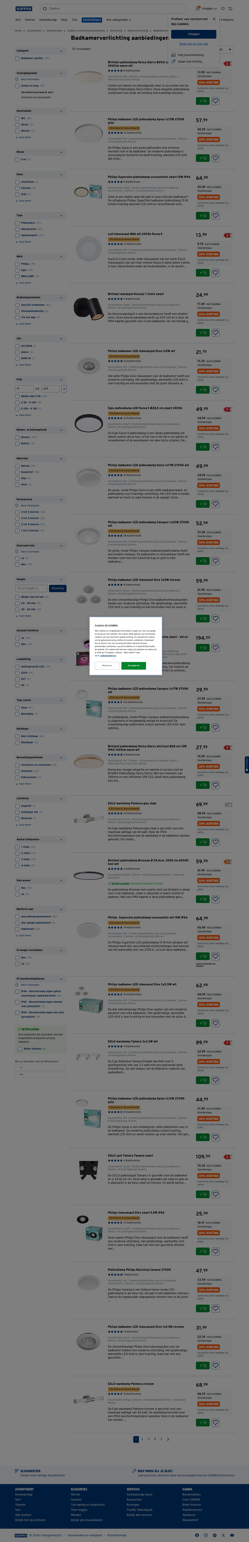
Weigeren (107, 666)
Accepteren (134, 666)
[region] (125, 646)
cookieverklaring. (108, 656)
